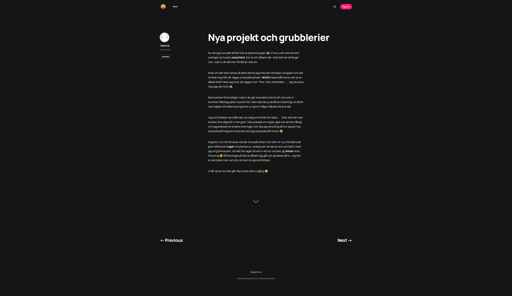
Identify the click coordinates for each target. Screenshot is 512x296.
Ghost (272, 278)
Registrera (256, 272)
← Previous (171, 240)
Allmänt (165, 56)
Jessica (164, 45)
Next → (345, 240)
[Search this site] (335, 7)
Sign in (346, 6)
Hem (175, 6)
